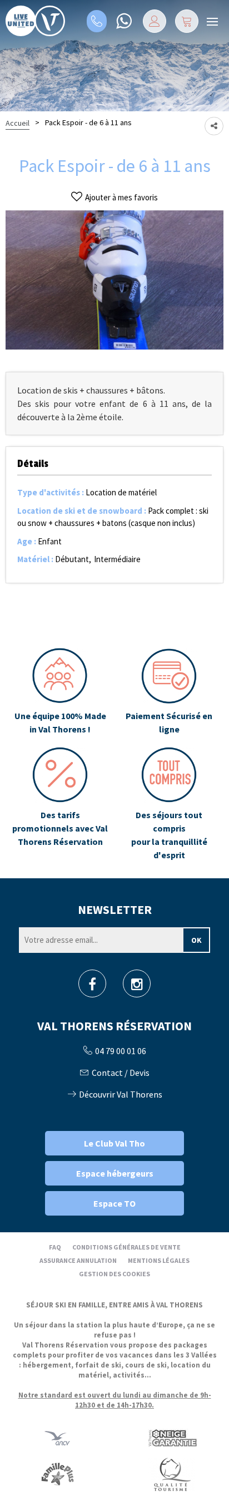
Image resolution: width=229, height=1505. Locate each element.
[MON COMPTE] (154, 21)
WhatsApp (123, 21)
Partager (214, 126)
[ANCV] (57, 1437)
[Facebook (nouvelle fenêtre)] (92, 987)
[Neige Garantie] (172, 1437)
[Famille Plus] (57, 1473)
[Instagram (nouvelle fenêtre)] (137, 987)
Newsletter (115, 909)
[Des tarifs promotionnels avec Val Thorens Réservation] (60, 804)
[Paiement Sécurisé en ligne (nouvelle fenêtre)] (169, 692)
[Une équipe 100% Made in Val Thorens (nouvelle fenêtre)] (60, 692)
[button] (186, 21)
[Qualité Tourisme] (171, 1473)
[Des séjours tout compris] (169, 804)
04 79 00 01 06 (97, 21)
